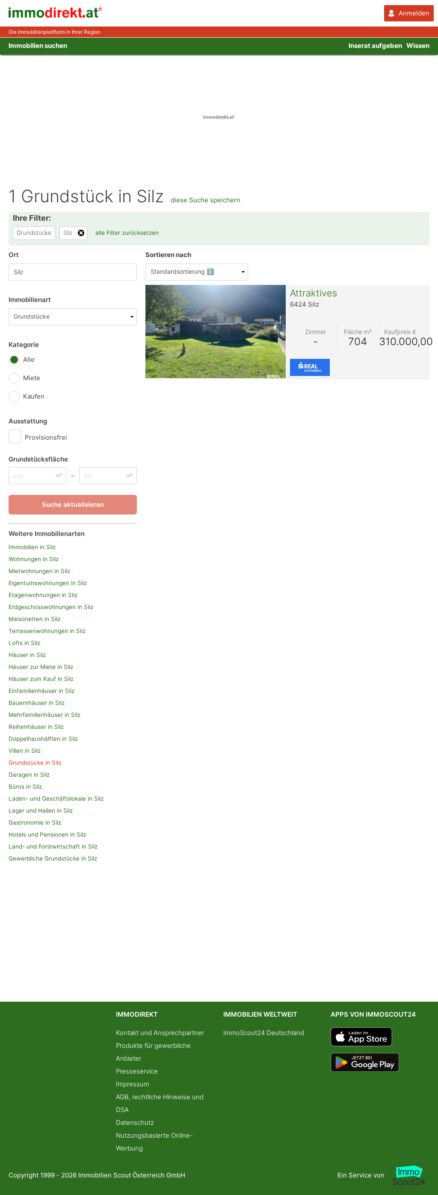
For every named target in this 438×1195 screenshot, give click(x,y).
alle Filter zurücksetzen (127, 232)
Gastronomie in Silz (35, 822)
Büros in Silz (25, 786)
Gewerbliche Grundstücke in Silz (53, 858)
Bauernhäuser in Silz (37, 702)
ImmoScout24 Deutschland (263, 1033)
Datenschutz (135, 1122)
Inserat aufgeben (375, 45)
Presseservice (137, 1071)
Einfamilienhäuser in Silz (41, 690)
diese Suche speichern (205, 200)
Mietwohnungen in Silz (39, 571)
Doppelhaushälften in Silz (43, 738)
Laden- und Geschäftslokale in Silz (56, 798)
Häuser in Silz (27, 654)
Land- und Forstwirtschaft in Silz (53, 846)
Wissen (417, 45)
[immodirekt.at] (56, 16)
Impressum (132, 1084)
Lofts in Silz (24, 642)
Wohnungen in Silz (34, 559)
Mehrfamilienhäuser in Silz (44, 714)
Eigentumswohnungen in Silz (48, 583)
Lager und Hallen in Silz (41, 810)
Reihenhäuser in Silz (36, 726)
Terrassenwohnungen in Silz (47, 630)
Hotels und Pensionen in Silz (47, 834)
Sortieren (168, 255)
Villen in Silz (25, 750)
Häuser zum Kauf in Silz (41, 678)
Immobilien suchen (38, 45)
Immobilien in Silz (32, 547)
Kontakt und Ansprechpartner (160, 1033)
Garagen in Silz (29, 774)
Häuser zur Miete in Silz (41, 666)
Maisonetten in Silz (34, 618)
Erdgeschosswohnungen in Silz (51, 606)
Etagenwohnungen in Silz (43, 595)
